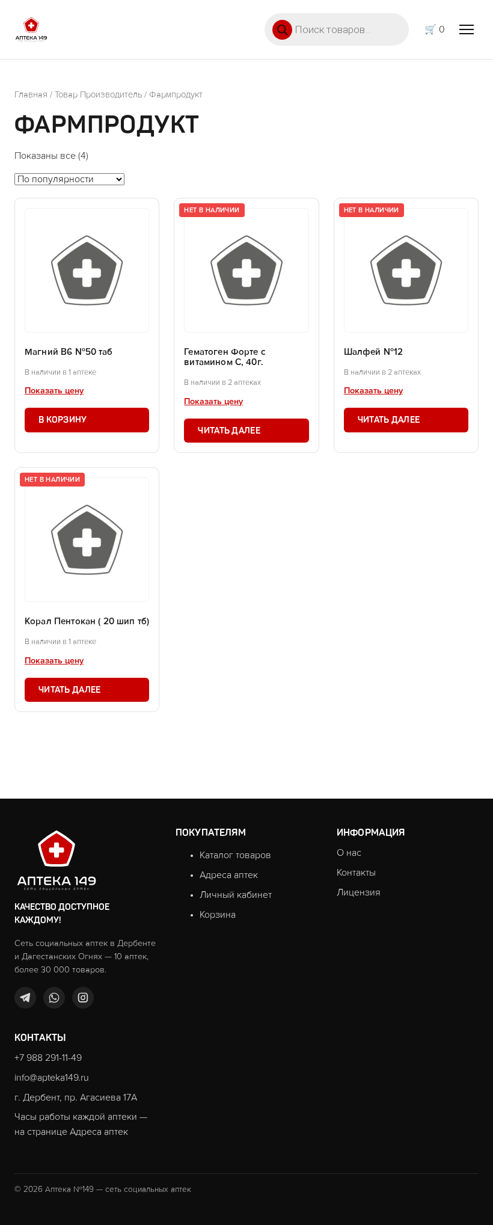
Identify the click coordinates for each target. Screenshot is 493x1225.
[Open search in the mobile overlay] (337, 29)
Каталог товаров (235, 855)
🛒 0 (434, 29)
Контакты (356, 872)
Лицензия (359, 892)
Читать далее (229, 430)
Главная (30, 94)
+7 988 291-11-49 (48, 1058)
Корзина (218, 915)
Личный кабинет (236, 895)
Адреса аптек (229, 875)
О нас (349, 853)
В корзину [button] (62, 419)
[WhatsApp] (54, 998)
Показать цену (54, 391)
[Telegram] (25, 998)
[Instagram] (83, 998)
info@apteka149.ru (51, 1077)
